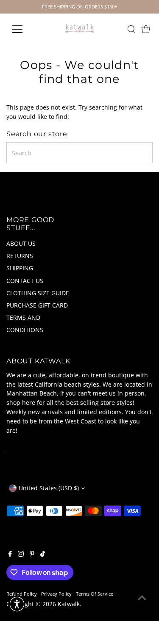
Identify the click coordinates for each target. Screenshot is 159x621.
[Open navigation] (24, 29)
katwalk (69, 604)
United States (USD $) (49, 488)
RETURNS (19, 256)
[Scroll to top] (142, 597)
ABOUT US (21, 243)
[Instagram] (21, 554)
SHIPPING (19, 268)
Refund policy (21, 594)
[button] (16, 604)
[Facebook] (10, 554)
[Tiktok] (42, 554)
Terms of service (94, 594)
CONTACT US (24, 281)
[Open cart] (146, 29)
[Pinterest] (32, 554)
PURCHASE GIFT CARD (37, 305)
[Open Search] (131, 29)
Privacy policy (56, 594)
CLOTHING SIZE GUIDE (37, 293)
